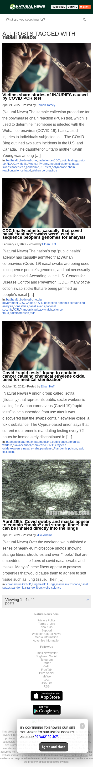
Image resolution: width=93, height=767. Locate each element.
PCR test (45, 167)
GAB (47, 680)
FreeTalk (46, 669)
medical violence (61, 163)
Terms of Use (46, 623)
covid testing (69, 160)
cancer (26, 445)
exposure (16, 448)
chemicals (38, 445)
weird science (52, 587)
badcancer (13, 441)
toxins (11, 452)
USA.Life (46, 683)
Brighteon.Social (46, 656)
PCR (16, 309)
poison (72, 448)
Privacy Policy (46, 620)
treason (24, 313)
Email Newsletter (46, 653)
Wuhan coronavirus (44, 170)
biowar (17, 445)
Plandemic (27, 309)
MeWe (46, 676)
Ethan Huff (49, 244)
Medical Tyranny (38, 163)
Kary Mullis (20, 163)
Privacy (6, 734)
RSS (47, 686)
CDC (56, 160)
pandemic (32, 167)
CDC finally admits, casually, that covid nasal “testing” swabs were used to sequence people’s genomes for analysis (44, 234)
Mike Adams (44, 535)
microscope (72, 584)
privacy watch (43, 309)
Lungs (51, 584)
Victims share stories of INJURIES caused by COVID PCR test (45, 96)
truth (33, 313)
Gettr (46, 666)
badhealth (12, 160)
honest (18, 306)
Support (46, 630)
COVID (38, 303)
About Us (46, 627)
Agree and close (54, 747)
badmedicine (28, 160)
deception (50, 303)
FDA (9, 163)
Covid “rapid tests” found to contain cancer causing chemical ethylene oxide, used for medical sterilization (43, 376)
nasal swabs (37, 306)
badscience (45, 160)
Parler (47, 663)
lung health (39, 584)
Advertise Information (46, 640)
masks (60, 584)
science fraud (22, 170)
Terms (17, 734)
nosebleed (18, 167)
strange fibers (34, 587)
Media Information (46, 637)
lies (25, 306)
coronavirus (13, 584)
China (30, 303)
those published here (76, 755)
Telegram (47, 659)
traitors (14, 313)
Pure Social (46, 673)
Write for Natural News (46, 634)
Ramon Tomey (45, 105)
